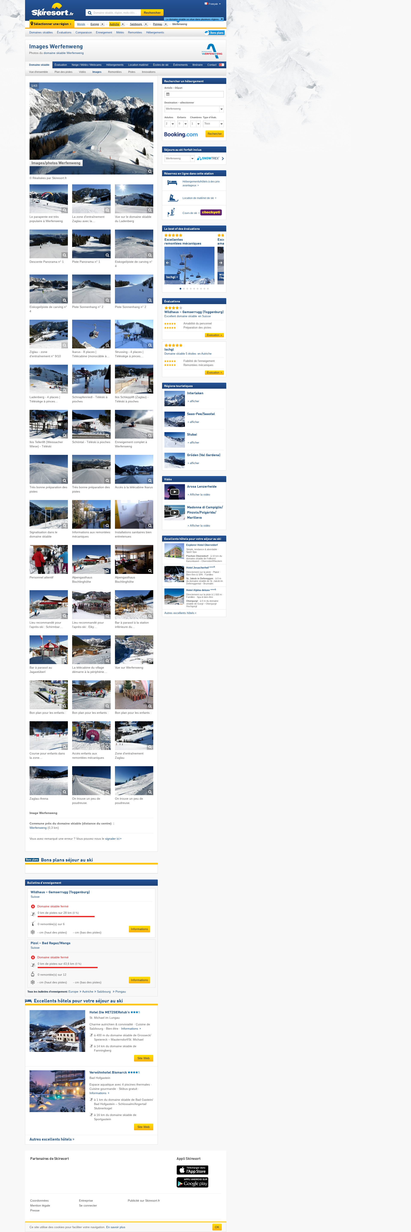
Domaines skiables (41, 32)
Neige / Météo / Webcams (86, 64)
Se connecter (88, 1205)
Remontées (135, 32)
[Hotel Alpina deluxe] (174, 596)
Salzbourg (104, 991)
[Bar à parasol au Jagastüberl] (49, 650)
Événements (180, 64)
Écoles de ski (160, 64)
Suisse (35, 896)
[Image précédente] (167, 263)
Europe (73, 991)
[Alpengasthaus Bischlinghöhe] (91, 560)
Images (96, 71)
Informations (139, 929)
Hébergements (155, 32)
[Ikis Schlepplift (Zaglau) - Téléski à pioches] (134, 380)
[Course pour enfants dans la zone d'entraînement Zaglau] (49, 736)
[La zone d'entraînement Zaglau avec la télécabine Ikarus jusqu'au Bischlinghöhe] (91, 199)
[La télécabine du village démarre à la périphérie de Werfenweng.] (91, 650)
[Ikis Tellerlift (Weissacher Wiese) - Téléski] (49, 425)
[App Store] (192, 1175)
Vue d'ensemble (38, 71)
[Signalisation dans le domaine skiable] (49, 515)
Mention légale (40, 1205)
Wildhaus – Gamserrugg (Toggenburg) (60, 892)
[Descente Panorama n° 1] (49, 245)
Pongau (120, 991)
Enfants (181, 117)
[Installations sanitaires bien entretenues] (134, 515)
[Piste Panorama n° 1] (91, 245)
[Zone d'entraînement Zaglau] (134, 736)
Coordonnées (39, 1200)
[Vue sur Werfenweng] (134, 650)
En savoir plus (115, 1227)
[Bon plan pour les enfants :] (49, 695)
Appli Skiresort (189, 1159)
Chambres (195, 117)
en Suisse (204, 316)
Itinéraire (197, 64)
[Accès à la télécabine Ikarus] (134, 470)
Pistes (131, 71)
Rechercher (215, 133)
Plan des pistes (63, 71)
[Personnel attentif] (49, 560)
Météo (120, 32)
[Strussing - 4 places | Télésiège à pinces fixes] (134, 335)
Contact (211, 64)
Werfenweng (38, 827)
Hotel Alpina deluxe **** (201, 590)
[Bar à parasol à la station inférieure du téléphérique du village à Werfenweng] (134, 605)
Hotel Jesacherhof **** (200, 567)
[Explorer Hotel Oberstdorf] (174, 551)
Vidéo (82, 71)
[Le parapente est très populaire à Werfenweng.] (49, 199)
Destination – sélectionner (179, 102)
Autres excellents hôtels (51, 1139)
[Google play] (192, 1187)
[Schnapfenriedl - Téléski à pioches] (91, 380)
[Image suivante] (221, 263)
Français (213, 4)
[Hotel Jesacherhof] (174, 574)
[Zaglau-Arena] (49, 781)
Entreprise (86, 1200)
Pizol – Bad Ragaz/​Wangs (50, 943)
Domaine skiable (39, 64)
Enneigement (104, 32)
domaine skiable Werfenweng (64, 53)
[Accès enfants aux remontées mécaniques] (91, 736)
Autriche (87, 991)
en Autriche (204, 353)
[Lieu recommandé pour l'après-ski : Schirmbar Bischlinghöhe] (49, 605)
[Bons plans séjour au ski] (213, 33)
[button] (181, 135)
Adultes (168, 117)
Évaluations (64, 32)
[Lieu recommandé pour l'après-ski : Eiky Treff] (91, 605)
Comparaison (84, 32)
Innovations (148, 71)
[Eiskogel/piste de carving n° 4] (134, 245)
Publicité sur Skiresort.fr (144, 1200)
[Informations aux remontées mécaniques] (91, 515)
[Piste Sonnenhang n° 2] (91, 290)
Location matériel (138, 64)
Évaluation (61, 64)
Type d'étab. (210, 117)
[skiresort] (53, 10)
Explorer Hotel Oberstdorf (202, 545)
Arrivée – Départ (173, 88)
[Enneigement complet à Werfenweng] (134, 425)
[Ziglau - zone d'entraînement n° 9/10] (49, 335)
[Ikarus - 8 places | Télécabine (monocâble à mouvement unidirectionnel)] (91, 335)
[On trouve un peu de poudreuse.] (91, 781)
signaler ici (112, 838)
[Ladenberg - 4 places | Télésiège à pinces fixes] (49, 380)
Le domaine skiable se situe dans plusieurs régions (192, 19)
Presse (35, 1210)
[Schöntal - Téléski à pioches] (91, 425)
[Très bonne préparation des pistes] (49, 470)
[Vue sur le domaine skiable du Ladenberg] (134, 199)
